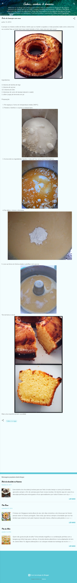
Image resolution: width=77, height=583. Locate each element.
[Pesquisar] (74, 4)
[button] (74, 18)
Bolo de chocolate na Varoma (12, 481)
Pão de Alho (6, 529)
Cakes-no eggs (12, 421)
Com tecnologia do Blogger (39, 575)
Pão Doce (5, 505)
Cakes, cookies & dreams (38, 4)
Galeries (44, 579)
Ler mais (72, 499)
